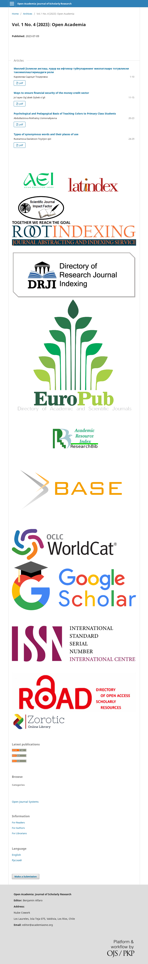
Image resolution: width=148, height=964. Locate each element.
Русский (17, 860)
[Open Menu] (12, 3)
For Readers (18, 822)
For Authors (18, 828)
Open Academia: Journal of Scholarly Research (44, 3)
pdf (21, 83)
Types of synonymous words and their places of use (46, 134)
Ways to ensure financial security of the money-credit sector (51, 93)
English (16, 855)
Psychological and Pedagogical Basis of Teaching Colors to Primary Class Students (65, 113)
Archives (27, 13)
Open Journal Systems (25, 801)
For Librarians (19, 833)
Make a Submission (25, 876)
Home (15, 13)
